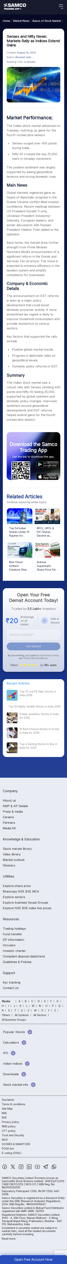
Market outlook (14, 860)
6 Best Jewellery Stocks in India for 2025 (39, 715)
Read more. (9, 1238)
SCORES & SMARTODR (16, 1144)
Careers (8, 817)
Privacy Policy (51, 655)
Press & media (13, 811)
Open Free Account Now (33, 1259)
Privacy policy (10, 1121)
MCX (5, 1139)
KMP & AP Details (15, 806)
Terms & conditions (13, 1104)
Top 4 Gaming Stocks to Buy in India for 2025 (38, 745)
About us (9, 800)
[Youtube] (38, 1168)
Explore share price (17, 886)
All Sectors (39, 1015)
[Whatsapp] (54, 1168)
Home (6, 20)
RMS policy (9, 1126)
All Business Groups (14, 1019)
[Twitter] (13, 1168)
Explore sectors (14, 897)
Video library (12, 854)
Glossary (9, 865)
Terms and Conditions (35, 658)
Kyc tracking (11, 982)
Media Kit (9, 828)
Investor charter (14, 951)
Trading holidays (14, 928)
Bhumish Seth (23, 57)
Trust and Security (13, 1135)
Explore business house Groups (25, 902)
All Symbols (22, 1015)
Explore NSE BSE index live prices (27, 908)
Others (6, 1015)
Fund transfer (12, 934)
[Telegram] (46, 1168)
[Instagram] (21, 1168)
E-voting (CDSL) (12, 1153)
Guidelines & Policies (17, 962)
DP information (13, 940)
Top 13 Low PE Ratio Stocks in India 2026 (38, 693)
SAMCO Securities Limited (18, 1177)
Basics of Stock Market (47, 20)
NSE (4, 1113)
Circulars (9, 945)
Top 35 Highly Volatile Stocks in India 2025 (34, 706)
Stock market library (17, 849)
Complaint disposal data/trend (24, 956)
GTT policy (9, 1130)
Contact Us (11, 988)
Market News (21, 20)
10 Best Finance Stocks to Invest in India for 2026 (39, 730)
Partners (9, 822)
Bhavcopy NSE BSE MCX (21, 891)
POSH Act (8, 1148)
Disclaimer (8, 1099)
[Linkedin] (29, 1168)
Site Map (7, 1108)
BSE (4, 1117)
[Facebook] (5, 1168)
